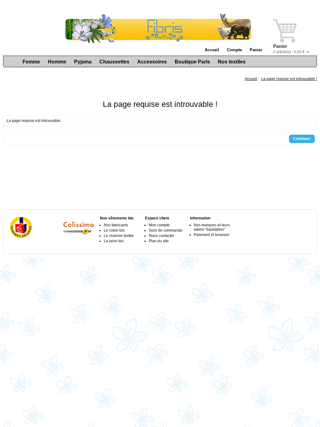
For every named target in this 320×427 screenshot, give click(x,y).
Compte (234, 50)
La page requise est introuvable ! (289, 79)
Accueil (212, 50)
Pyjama (83, 61)
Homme (57, 61)
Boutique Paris (192, 61)
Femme (31, 61)
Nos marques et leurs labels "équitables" (212, 227)
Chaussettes (114, 61)
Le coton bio (114, 230)
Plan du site (159, 241)
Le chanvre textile (119, 236)
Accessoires (152, 61)
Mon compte (159, 225)
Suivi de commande (165, 230)
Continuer (302, 139)
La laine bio (114, 241)
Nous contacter (161, 236)
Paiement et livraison (211, 235)
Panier (256, 50)
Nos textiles (232, 61)
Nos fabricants (116, 225)
